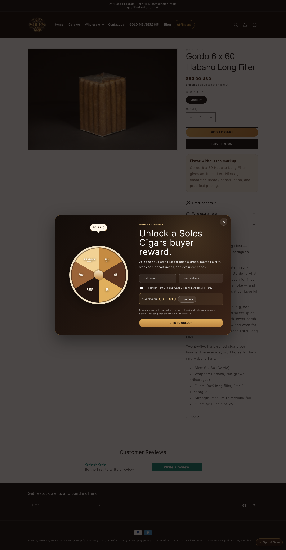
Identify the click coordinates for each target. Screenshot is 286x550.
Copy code (187, 299)
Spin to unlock (181, 322)
